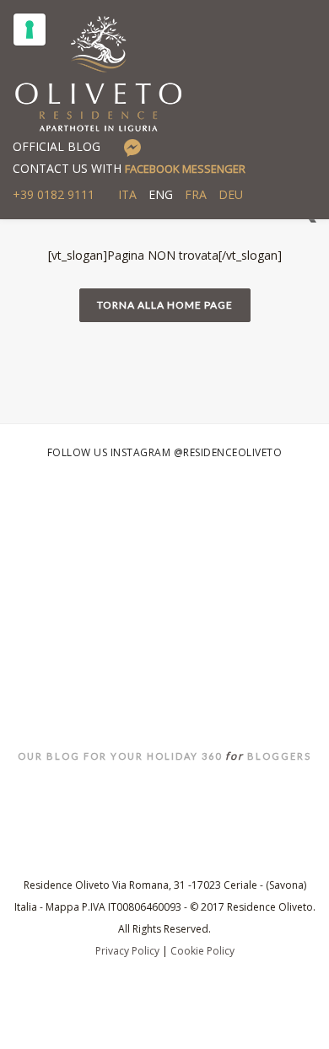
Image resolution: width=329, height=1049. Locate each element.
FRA (196, 194)
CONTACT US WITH (129, 168)
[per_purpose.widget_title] (29, 29)
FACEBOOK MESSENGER (185, 168)
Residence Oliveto (164, 656)
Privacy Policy (127, 951)
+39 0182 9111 (53, 194)
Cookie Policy (202, 951)
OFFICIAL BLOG (56, 146)
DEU (230, 194)
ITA (127, 194)
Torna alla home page (165, 305)
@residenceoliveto (228, 452)
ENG (160, 194)
